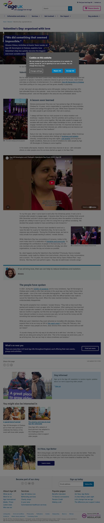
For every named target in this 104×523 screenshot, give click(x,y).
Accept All (70, 71)
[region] (52, 64)
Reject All (57, 71)
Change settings (36, 71)
